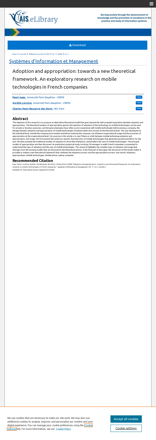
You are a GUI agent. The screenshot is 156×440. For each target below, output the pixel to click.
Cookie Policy (63, 429)
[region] (78, 423)
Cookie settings (126, 428)
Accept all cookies (126, 419)
